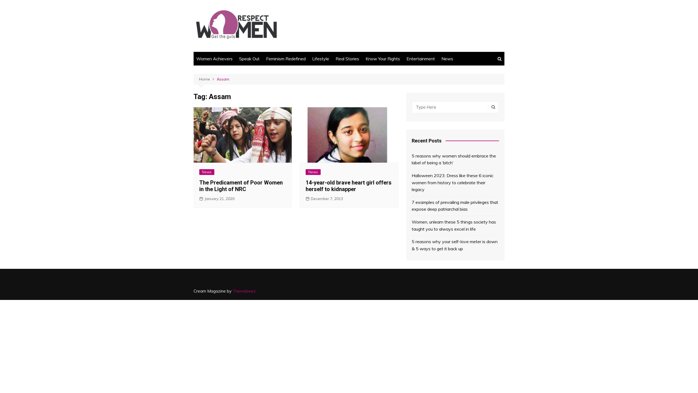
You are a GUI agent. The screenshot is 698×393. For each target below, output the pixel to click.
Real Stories (347, 58)
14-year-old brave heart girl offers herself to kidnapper (349, 185)
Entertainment (421, 58)
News (447, 58)
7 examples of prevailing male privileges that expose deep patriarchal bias (455, 206)
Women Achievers (214, 58)
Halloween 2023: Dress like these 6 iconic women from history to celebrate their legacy (453, 182)
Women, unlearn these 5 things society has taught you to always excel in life (454, 225)
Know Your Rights (383, 58)
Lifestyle (320, 58)
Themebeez (244, 291)
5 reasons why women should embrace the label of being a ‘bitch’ (454, 159)
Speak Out (249, 58)
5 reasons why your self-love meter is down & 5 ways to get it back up (455, 245)
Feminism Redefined (286, 58)
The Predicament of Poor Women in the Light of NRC (241, 185)
